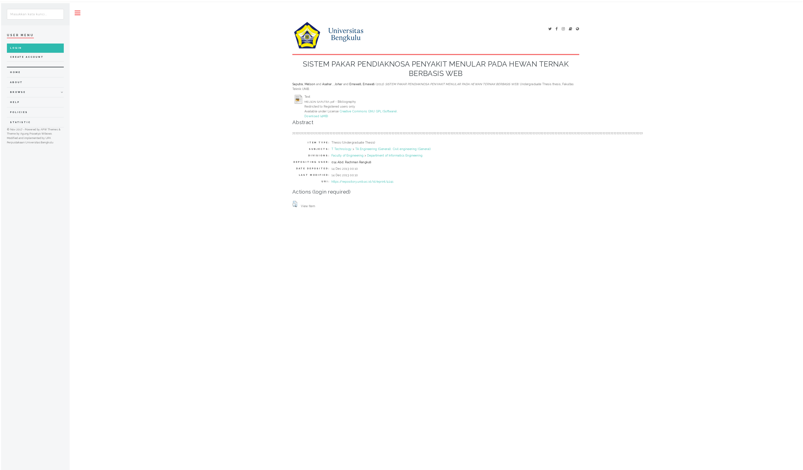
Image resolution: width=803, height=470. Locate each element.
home (15, 72)
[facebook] (557, 29)
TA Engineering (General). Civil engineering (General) (393, 149)
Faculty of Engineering (347, 155)
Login (16, 48)
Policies (19, 112)
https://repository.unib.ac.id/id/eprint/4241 (362, 181)
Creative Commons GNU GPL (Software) (368, 111)
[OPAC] (570, 29)
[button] (294, 204)
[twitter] (550, 29)
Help (14, 102)
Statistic (20, 122)
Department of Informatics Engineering (395, 155)
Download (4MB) (316, 116)
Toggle (78, 13)
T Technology (341, 149)
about (16, 82)
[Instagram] (563, 29)
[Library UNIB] (577, 29)
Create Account (27, 57)
